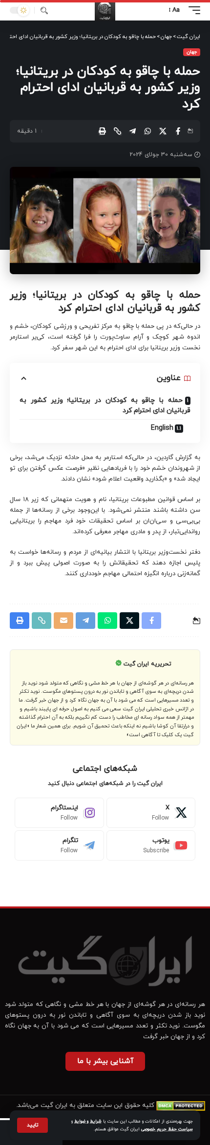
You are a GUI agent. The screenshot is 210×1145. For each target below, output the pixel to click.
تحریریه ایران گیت (147, 664)
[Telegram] (59, 845)
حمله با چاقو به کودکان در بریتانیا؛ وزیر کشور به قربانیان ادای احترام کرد (105, 405)
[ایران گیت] (105, 10)
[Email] (63, 620)
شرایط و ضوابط (88, 1121)
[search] (44, 10)
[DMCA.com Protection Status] (180, 1105)
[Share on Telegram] (132, 131)
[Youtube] (151, 845)
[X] (151, 813)
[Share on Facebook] (178, 131)
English (162, 428)
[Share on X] (162, 131)
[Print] (102, 131)
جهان (192, 52)
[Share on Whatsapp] (147, 131)
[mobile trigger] (192, 10)
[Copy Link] (117, 131)
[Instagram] (59, 813)
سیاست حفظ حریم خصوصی (167, 1129)
